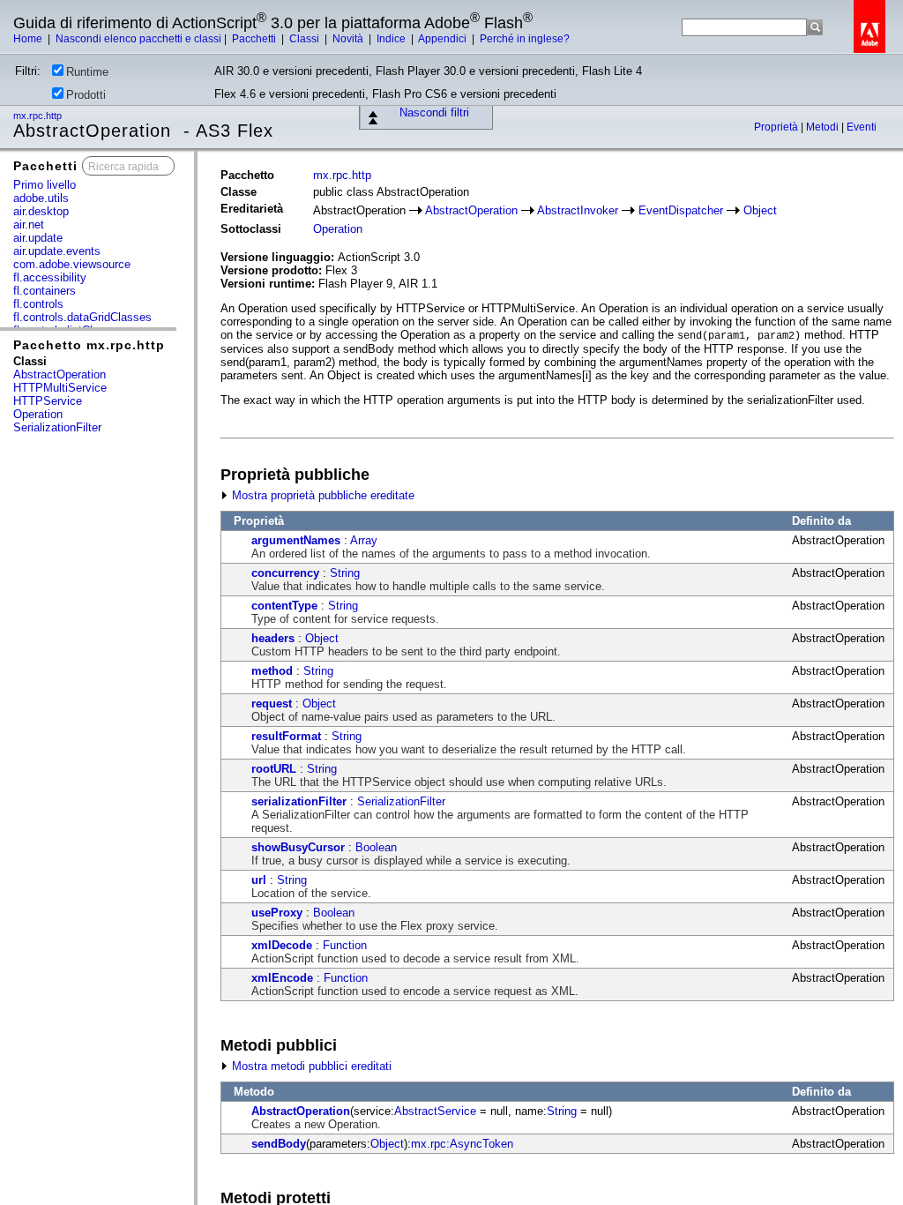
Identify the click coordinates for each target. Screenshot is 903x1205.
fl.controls (38, 304)
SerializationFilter (57, 427)
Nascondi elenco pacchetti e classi (138, 39)
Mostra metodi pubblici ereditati (310, 1066)
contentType (284, 605)
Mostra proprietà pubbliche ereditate (321, 495)
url (258, 880)
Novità (349, 39)
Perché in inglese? (525, 39)
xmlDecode (281, 945)
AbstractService (435, 1111)
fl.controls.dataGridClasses (82, 317)
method (272, 670)
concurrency (285, 573)
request (271, 703)
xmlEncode (282, 977)
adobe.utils (41, 198)
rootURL (273, 768)
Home (29, 39)
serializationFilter (299, 801)
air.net (28, 224)
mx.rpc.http (38, 115)
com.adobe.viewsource (72, 264)
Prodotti (86, 94)
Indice (392, 39)
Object (760, 210)
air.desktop (41, 211)
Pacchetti (255, 39)
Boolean (376, 847)
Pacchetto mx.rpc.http (89, 345)
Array (363, 540)
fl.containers (44, 290)
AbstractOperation (59, 374)
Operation (38, 414)
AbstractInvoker (577, 210)
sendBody (278, 1143)
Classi (305, 39)
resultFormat (286, 736)
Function (345, 945)
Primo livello (44, 184)
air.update (38, 237)
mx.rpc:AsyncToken (462, 1143)
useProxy (276, 912)
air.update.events (57, 251)
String (345, 573)
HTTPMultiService (60, 387)
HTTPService (47, 401)
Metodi (823, 127)
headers (273, 638)
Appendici (443, 39)
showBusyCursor (298, 847)
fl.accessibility (49, 277)
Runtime (87, 72)
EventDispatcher (680, 210)
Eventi (862, 127)
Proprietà (777, 127)
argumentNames (295, 540)
